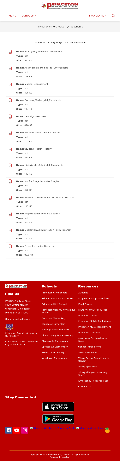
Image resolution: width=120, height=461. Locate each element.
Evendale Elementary (54, 318)
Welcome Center (87, 352)
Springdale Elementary (55, 346)
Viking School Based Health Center (93, 359)
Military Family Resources (92, 309)
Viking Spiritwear (87, 366)
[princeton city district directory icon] (52, 428)
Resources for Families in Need (92, 339)
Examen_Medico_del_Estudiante (42, 100)
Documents (77, 27)
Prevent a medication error (39, 246)
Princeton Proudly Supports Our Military (21, 334)
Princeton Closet (87, 315)
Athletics (83, 292)
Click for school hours (17, 319)
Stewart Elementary (53, 352)
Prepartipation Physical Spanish (42, 213)
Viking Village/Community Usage (92, 373)
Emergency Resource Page (93, 380)
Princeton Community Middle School (58, 311)
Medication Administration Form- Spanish (47, 229)
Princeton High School (54, 304)
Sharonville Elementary (55, 341)
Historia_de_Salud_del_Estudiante (43, 165)
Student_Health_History (38, 148)
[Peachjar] (107, 432)
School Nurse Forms (89, 346)
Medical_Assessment (36, 84)
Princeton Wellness (89, 332)
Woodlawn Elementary (54, 358)
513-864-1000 (20, 312)
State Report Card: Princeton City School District (21, 343)
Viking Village (55, 42)
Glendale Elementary (53, 324)
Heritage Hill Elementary (55, 329)
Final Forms (85, 304)
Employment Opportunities (93, 298)
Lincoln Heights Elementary (57, 335)
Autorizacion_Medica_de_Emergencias (46, 67)
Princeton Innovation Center (57, 298)
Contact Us (84, 386)
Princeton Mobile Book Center (95, 321)
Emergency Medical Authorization (43, 51)
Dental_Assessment (35, 116)
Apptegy (66, 457)
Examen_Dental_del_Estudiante (42, 132)
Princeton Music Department (94, 326)
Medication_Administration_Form (43, 181)
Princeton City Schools (50, 27)
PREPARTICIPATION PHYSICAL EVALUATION (49, 197)
